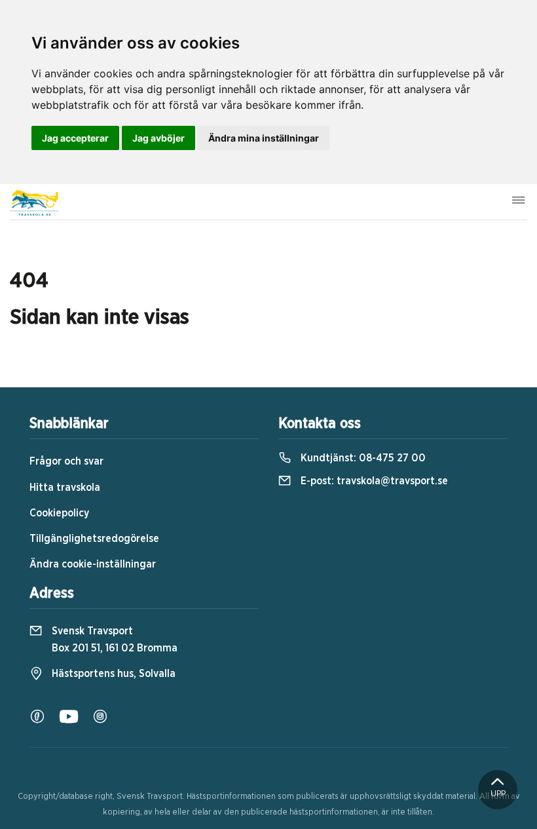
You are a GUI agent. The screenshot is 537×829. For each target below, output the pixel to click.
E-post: (373, 481)
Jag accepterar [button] (75, 138)
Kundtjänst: (362, 458)
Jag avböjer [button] (158, 138)
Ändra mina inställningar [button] (263, 138)
